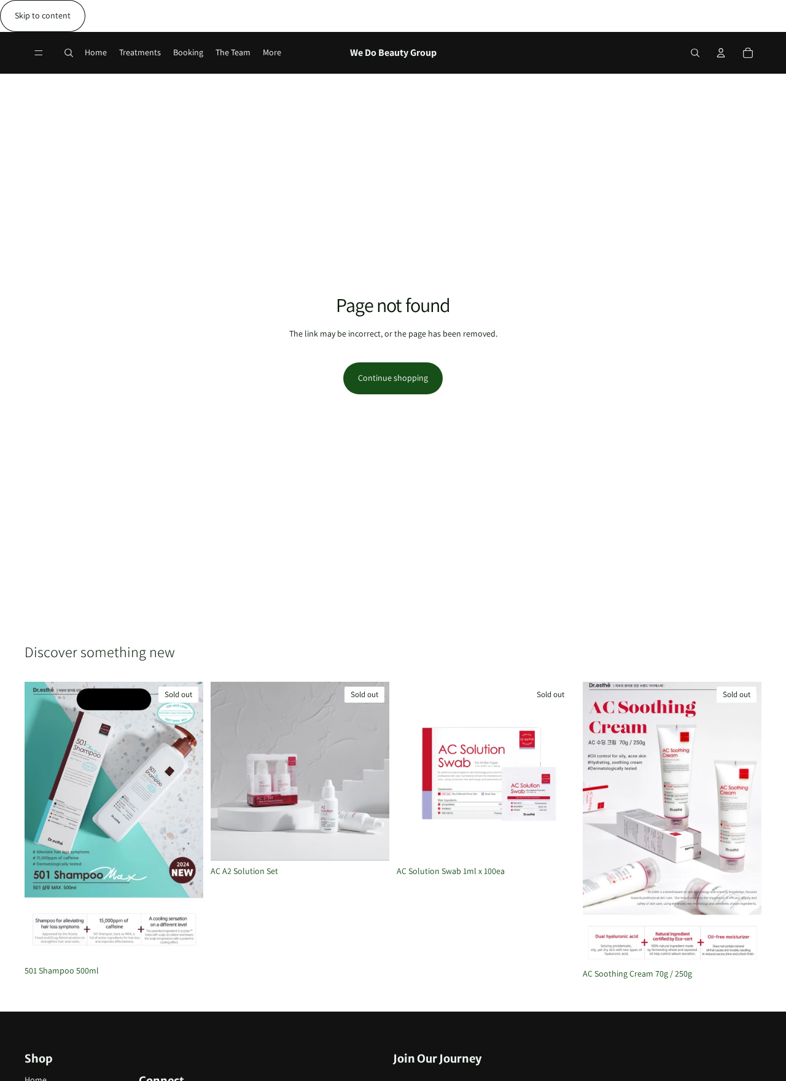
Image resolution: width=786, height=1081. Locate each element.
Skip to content (43, 15)
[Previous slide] (43, 821)
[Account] (720, 52)
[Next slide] (184, 821)
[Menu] (39, 53)
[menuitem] (272, 52)
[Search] (68, 52)
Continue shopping (393, 377)
